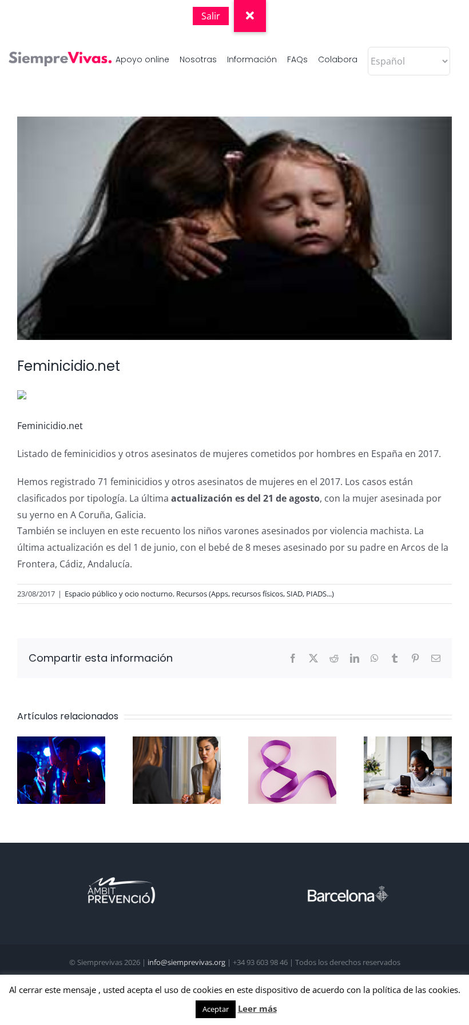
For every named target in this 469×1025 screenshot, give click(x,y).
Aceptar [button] (215, 1009)
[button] (250, 16)
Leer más (257, 1008)
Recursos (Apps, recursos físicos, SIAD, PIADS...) (255, 593)
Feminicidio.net (50, 425)
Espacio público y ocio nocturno (119, 593)
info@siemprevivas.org (186, 962)
